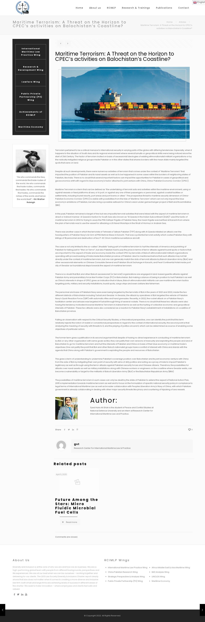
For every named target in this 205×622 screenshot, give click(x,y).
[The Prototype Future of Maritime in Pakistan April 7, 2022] (202, 610)
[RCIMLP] (22, 8)
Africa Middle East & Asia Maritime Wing (171, 567)
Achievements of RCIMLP (30, 113)
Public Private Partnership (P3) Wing (31, 96)
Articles (182, 22)
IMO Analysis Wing (160, 572)
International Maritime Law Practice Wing (31, 51)
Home (170, 22)
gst (77, 444)
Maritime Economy (30, 126)
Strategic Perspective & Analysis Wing (126, 576)
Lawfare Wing (31, 81)
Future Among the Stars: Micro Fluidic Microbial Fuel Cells (76, 506)
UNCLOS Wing (158, 576)
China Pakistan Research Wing (123, 572)
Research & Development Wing (31, 68)
